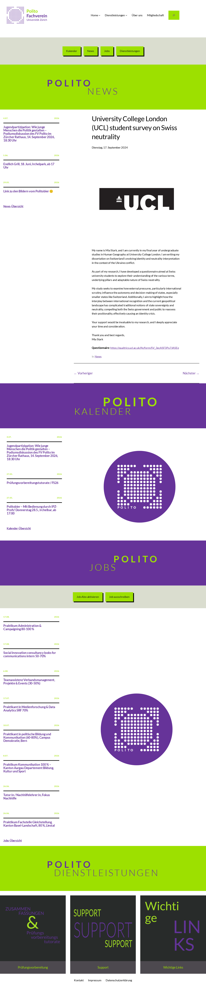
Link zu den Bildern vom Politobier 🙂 (28, 191)
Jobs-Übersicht (12, 840)
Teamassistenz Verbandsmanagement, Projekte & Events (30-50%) (29, 681)
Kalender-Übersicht (19, 528)
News (90, 51)
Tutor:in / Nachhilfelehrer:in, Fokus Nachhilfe (26, 796)
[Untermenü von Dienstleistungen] (126, 15)
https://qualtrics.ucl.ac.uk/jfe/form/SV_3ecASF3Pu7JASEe (144, 347)
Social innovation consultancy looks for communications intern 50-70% (29, 654)
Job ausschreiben (119, 596)
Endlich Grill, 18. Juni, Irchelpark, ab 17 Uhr (28, 166)
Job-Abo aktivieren (88, 596)
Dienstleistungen (130, 51)
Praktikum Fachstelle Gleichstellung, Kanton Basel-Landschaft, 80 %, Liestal (29, 824)
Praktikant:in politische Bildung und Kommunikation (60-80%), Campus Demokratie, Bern (27, 738)
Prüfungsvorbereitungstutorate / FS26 (32, 483)
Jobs (107, 51)
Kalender (71, 51)
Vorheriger (85, 373)
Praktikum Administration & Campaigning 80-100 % (22, 627)
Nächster (189, 373)
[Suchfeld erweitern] (173, 15)
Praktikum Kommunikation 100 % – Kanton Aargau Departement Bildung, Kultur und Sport (28, 768)
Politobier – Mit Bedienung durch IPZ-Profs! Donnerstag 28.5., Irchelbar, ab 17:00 (32, 510)
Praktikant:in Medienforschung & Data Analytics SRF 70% (29, 708)
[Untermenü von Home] (99, 15)
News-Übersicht (13, 206)
